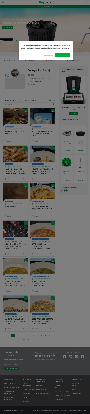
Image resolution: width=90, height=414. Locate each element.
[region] (46, 50)
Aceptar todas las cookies (62, 55)
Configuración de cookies (27, 54)
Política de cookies (30, 50)
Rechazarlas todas (48, 55)
